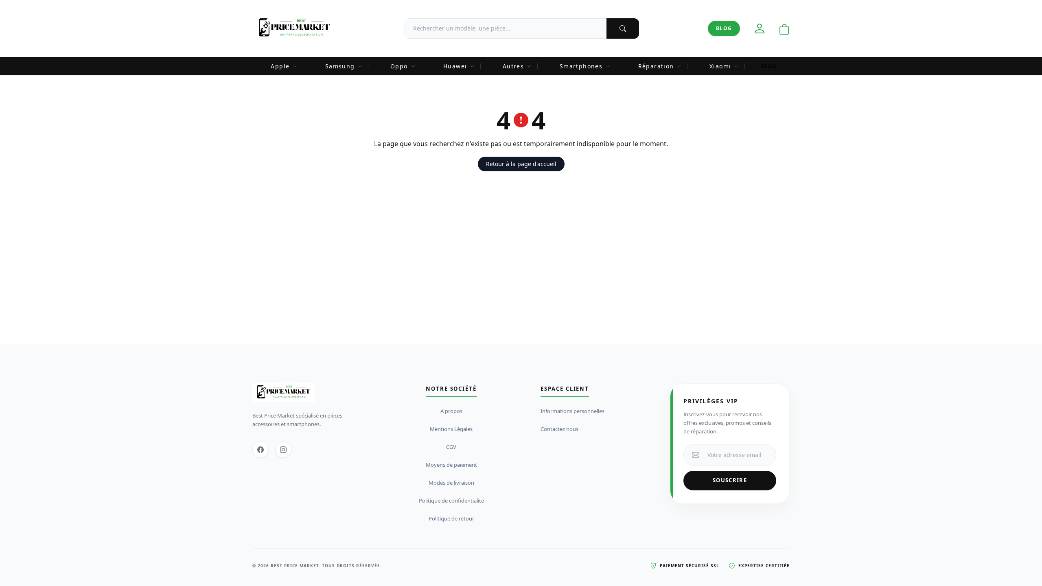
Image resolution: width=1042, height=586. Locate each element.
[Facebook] (260, 450)
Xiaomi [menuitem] (720, 66)
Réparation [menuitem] (656, 66)
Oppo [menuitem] (399, 66)
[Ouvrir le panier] (784, 29)
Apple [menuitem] (280, 66)
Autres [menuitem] (513, 66)
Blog (724, 28)
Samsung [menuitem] (340, 66)
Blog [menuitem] (769, 66)
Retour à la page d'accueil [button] (521, 164)
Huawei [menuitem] (455, 66)
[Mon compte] (759, 28)
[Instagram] (283, 450)
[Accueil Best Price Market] (294, 28)
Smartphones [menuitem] (581, 66)
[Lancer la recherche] (622, 28)
